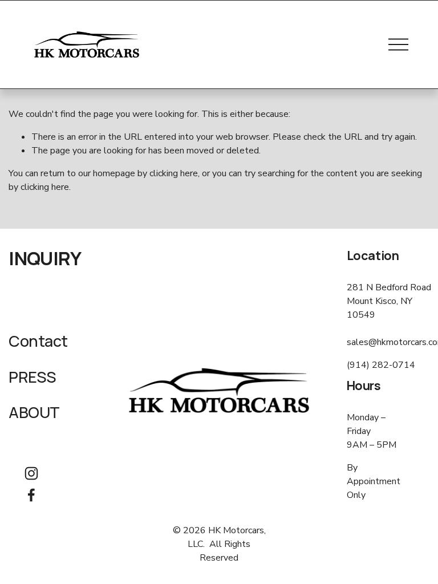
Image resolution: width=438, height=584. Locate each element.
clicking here (173, 173)
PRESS (32, 377)
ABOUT (34, 412)
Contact (38, 341)
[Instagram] (31, 473)
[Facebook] (31, 495)
